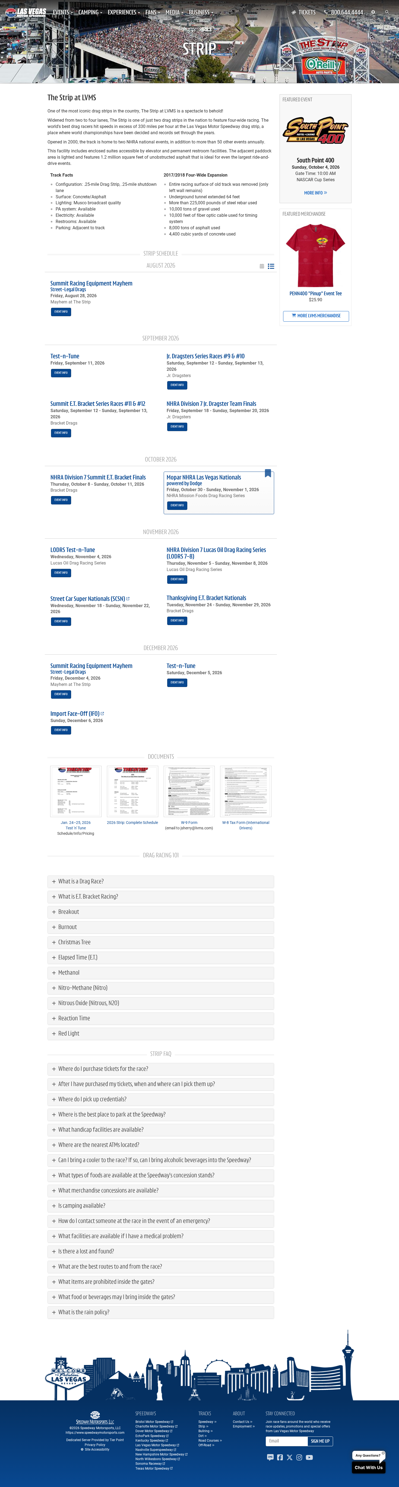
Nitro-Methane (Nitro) (82, 988)
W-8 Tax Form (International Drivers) (245, 825)
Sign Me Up (320, 1441)
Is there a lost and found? (85, 1251)
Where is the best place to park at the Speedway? (111, 1115)
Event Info (61, 311)
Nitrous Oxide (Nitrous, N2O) (88, 1003)
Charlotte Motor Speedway (154, 1426)
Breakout (68, 912)
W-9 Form (189, 822)
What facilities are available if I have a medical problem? (120, 1236)
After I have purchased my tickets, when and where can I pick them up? (136, 1084)
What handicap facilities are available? (100, 1130)
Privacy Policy (95, 1444)
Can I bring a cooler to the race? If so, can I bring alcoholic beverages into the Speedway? (154, 1160)
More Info (314, 193)
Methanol (68, 973)
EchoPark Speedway (150, 1435)
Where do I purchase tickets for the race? (102, 1069)
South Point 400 (315, 161)
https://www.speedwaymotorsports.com (95, 1432)
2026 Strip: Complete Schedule (132, 822)
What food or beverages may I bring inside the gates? (116, 1297)
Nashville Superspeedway (154, 1449)
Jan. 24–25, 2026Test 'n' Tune (76, 825)
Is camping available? (81, 1206)
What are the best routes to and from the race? (109, 1267)
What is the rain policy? (83, 1312)
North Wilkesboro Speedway (156, 1459)
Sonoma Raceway (148, 1463)
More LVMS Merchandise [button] (319, 316)
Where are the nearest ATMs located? (98, 1145)
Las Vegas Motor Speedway (155, 1445)
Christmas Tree (74, 942)
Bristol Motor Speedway (152, 1421)
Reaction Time (73, 1018)
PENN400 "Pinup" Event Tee (316, 294)
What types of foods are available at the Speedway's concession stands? (135, 1175)
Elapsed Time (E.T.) (77, 958)
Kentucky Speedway (150, 1440)
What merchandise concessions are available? (108, 1191)
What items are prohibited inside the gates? (105, 1282)
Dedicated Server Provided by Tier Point (95, 1440)
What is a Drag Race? (80, 882)
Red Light (68, 1034)
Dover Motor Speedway (152, 1431)
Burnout (67, 927)
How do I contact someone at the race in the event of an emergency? (133, 1221)
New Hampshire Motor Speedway (159, 1454)
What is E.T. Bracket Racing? (87, 897)
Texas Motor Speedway (152, 1468)
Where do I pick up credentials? (91, 1099)
